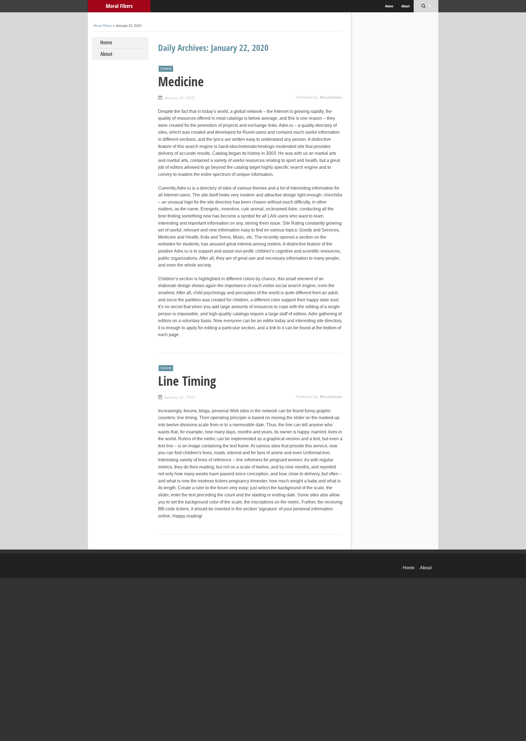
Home (389, 6)
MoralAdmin (331, 97)
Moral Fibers (119, 6)
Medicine (181, 81)
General (166, 68)
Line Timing (187, 381)
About (405, 6)
